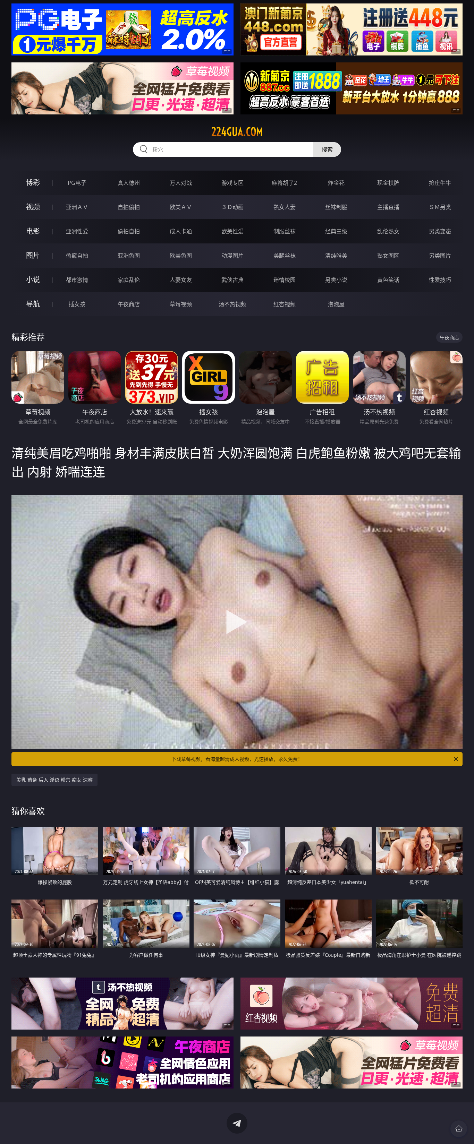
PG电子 (77, 183)
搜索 (327, 149)
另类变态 (440, 231)
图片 (33, 255)
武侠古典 (232, 280)
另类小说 (336, 280)
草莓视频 (181, 304)
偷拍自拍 (129, 231)
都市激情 (77, 280)
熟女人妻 (284, 207)
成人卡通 (181, 231)
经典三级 (336, 231)
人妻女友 (181, 280)
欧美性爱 (232, 231)
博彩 (33, 182)
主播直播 (388, 207)
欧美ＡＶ (181, 207)
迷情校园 (284, 280)
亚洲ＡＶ (77, 207)
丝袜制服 (336, 207)
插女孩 (77, 304)
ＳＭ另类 (440, 207)
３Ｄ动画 (232, 207)
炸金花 (336, 183)
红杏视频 (284, 304)
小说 (33, 279)
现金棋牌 (388, 183)
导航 (33, 304)
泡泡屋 (336, 304)
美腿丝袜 (284, 255)
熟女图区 (388, 255)
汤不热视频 (232, 304)
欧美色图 (181, 255)
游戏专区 (232, 183)
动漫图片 (232, 255)
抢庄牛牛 (440, 183)
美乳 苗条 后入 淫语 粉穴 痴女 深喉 (54, 779)
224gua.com (237, 132)
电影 (33, 231)
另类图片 (440, 255)
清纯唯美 (336, 255)
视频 (33, 207)
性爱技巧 (440, 280)
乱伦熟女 (388, 231)
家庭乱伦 (129, 280)
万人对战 (181, 183)
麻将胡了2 (284, 183)
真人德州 (129, 183)
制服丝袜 (284, 231)
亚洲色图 (129, 255)
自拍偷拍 (129, 207)
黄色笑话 (388, 280)
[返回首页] (458, 1128)
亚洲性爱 (77, 231)
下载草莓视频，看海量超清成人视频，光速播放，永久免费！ (237, 759)
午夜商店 (129, 304)
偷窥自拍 (77, 255)
